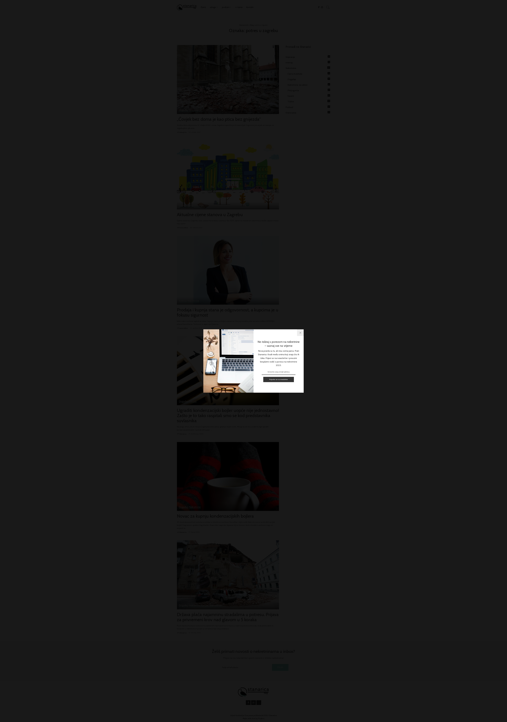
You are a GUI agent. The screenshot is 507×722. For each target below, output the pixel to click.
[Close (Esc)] (300, 332)
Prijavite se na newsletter (278, 379)
